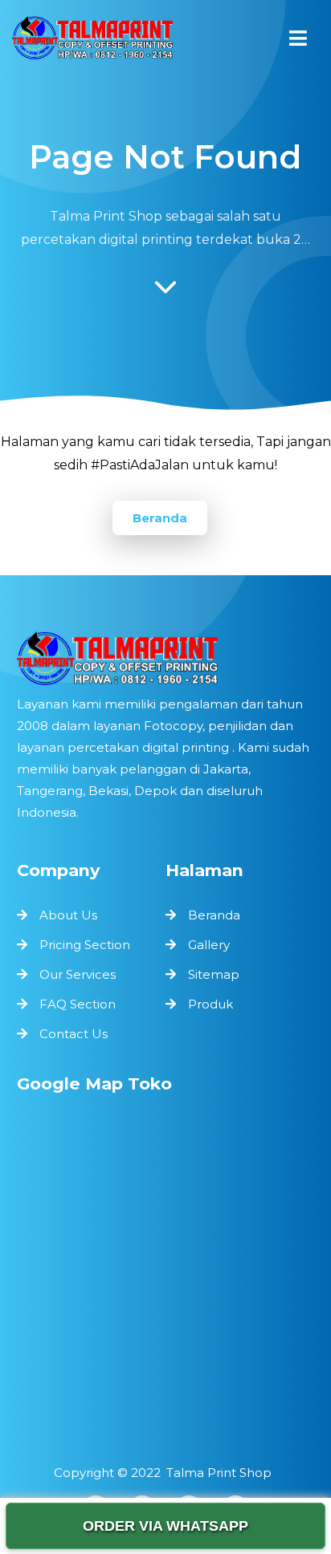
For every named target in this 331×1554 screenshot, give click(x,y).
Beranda (160, 517)
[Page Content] (165, 291)
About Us (68, 915)
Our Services (77, 974)
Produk (210, 1004)
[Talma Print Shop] (92, 41)
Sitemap (213, 974)
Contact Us (73, 1033)
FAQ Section (77, 1004)
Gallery (209, 944)
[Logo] (166, 658)
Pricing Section (84, 944)
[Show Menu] (298, 38)
